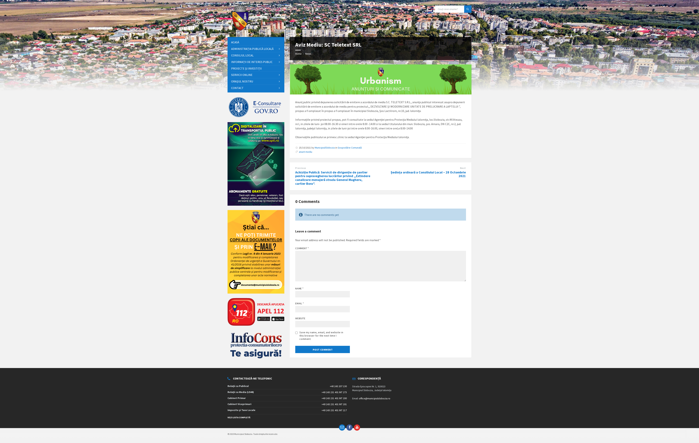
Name (299, 288)
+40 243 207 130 (338, 386)
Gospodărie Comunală (350, 147)
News (308, 53)
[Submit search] (467, 9)
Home (298, 53)
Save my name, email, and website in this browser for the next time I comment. (321, 336)
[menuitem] (256, 42)
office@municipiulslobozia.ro (374, 398)
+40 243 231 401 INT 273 (334, 392)
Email (299, 303)
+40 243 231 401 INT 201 (334, 404)
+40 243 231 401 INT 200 (334, 398)
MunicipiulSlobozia (325, 147)
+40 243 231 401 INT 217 (334, 410)
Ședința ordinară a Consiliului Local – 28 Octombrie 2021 (428, 174)
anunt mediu (305, 151)
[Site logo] (240, 30)
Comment (302, 248)
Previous (300, 168)
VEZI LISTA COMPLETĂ (239, 417)
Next (463, 168)
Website (300, 318)
